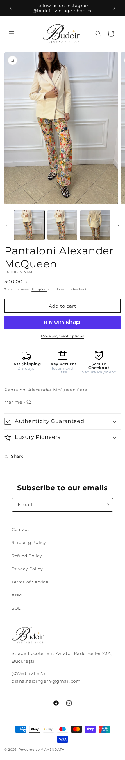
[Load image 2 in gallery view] (62, 225)
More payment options (62, 336)
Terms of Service (30, 582)
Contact (20, 529)
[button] (11, 33)
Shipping (39, 289)
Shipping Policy (29, 542)
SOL (16, 608)
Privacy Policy (27, 569)
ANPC (18, 595)
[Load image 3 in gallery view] (95, 225)
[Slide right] (118, 226)
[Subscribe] (106, 505)
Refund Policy (27, 555)
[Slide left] (6, 226)
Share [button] (17, 456)
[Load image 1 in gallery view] (29, 225)
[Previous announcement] (10, 8)
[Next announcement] (114, 8)
